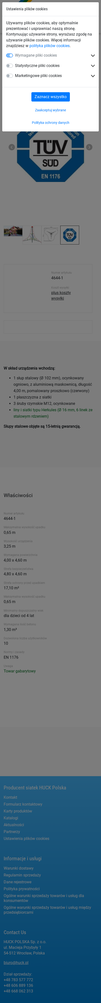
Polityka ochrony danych (50, 123)
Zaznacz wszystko (51, 96)
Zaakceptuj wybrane (50, 110)
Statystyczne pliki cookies (37, 65)
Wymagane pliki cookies (36, 55)
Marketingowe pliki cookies (38, 75)
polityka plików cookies (49, 45)
